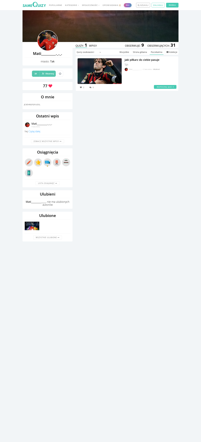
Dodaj (172, 5)
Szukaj (144, 5)
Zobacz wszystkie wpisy (47, 141)
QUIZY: (81, 45)
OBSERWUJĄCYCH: (161, 45)
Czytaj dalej (34, 131)
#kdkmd (156, 69)
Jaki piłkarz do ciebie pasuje (142, 60)
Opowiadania (112, 5)
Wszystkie (124, 52)
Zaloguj (158, 5)
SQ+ (128, 5)
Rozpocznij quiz (164, 87)
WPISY (93, 45)
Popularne (55, 5)
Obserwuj (44, 73)
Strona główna (140, 52)
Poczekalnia (156, 52)
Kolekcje (173, 52)
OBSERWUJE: (134, 45)
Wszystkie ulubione (47, 237)
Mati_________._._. (41, 123)
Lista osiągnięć (46, 183)
